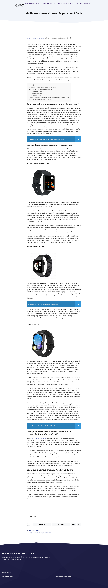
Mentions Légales (7, 576)
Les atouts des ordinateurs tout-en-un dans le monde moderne (45, 534)
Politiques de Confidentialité (62, 576)
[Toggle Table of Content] (68, 85)
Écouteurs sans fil (82, 3)
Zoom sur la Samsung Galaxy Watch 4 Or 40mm (41, 99)
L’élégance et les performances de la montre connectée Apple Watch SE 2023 (49, 97)
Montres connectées (37, 38)
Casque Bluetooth (48, 3)
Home (28, 38)
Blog (44, 8)
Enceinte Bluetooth (64, 3)
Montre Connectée (31, 3)
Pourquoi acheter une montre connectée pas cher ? (42, 87)
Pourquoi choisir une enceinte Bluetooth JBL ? (40, 532)
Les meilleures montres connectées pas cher (40, 89)
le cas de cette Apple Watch (38, 438)
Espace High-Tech (8, 572)
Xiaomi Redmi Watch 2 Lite (38, 91)
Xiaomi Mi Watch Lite (36, 93)
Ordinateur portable (32, 8)
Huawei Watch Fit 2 (36, 95)
